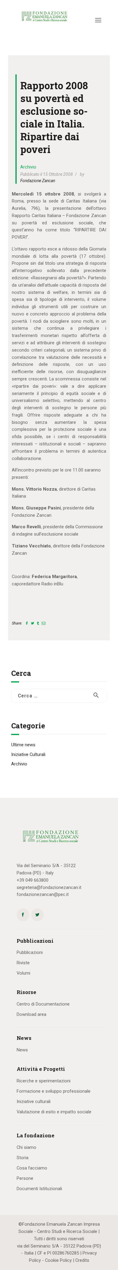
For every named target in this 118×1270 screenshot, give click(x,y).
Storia (22, 1157)
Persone (25, 1178)
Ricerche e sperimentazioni (43, 1081)
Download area (31, 1014)
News (22, 1050)
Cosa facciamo (32, 1168)
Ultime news (23, 744)
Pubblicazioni (30, 952)
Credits (82, 1260)
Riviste (23, 962)
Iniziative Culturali (28, 754)
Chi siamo (26, 1147)
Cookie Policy (58, 1260)
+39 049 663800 (32, 880)
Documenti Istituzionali (39, 1188)
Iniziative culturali (34, 1101)
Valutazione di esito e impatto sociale (54, 1112)
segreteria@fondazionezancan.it (49, 887)
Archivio (28, 167)
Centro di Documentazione (43, 1004)
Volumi (23, 973)
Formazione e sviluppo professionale (53, 1091)
